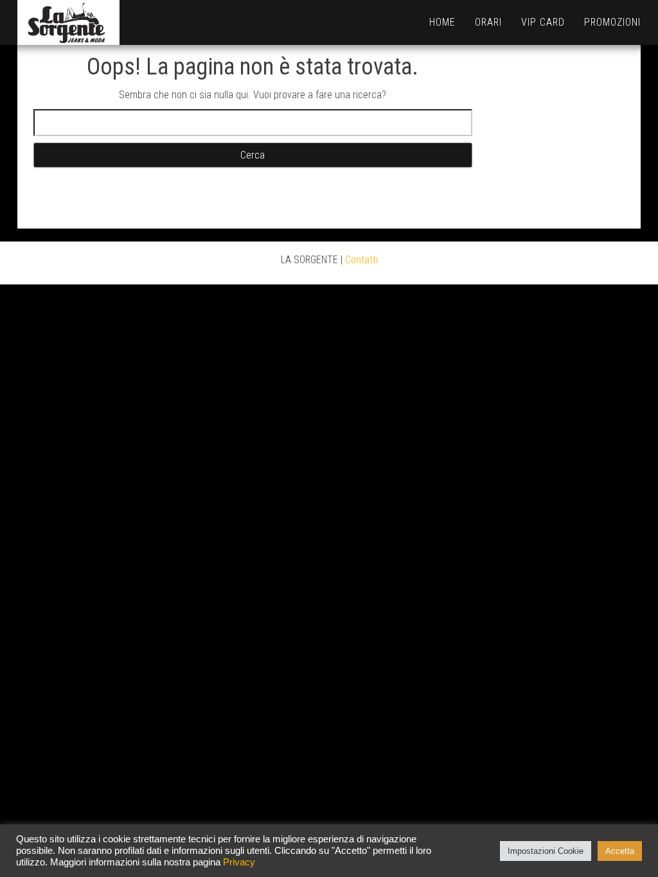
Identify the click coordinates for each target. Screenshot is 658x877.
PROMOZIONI (612, 22)
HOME (442, 22)
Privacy (239, 862)
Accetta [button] (619, 851)
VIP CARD (543, 22)
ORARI (488, 22)
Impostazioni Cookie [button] (545, 851)
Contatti (361, 260)
